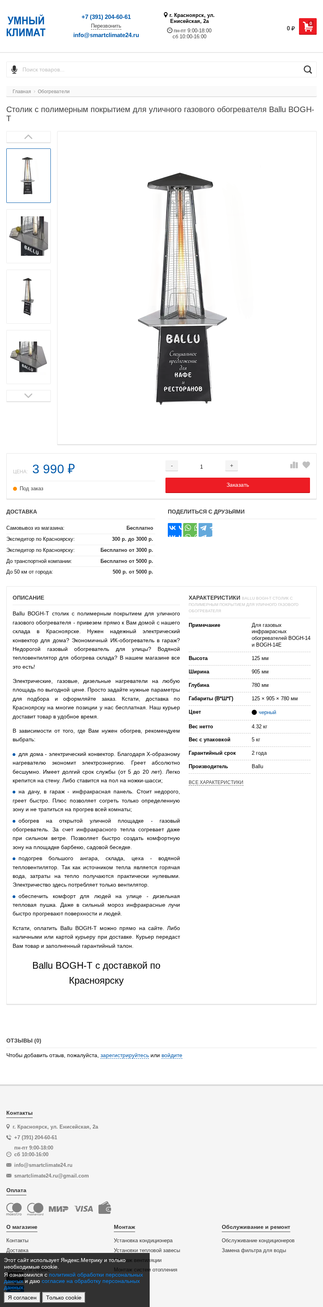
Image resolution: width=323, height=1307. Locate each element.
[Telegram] (205, 530)
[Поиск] (308, 69)
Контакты (17, 1240)
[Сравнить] (294, 465)
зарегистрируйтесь (124, 1055)
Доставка (17, 1250)
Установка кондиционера (143, 1240)
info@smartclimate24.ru (106, 35)
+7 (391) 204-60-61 (106, 16)
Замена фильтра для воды (254, 1250)
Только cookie (64, 1297)
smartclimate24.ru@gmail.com (51, 1176)
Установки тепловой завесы (147, 1250)
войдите (172, 1055)
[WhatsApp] (190, 530)
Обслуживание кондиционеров (258, 1240)
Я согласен (22, 1297)
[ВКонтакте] (175, 530)
